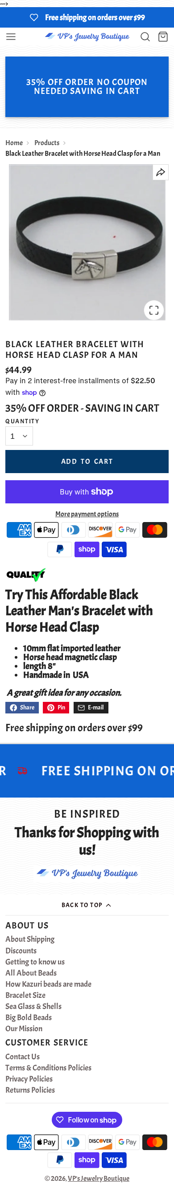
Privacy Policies (29, 1079)
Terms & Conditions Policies (48, 1068)
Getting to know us (35, 962)
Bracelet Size (25, 996)
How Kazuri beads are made (48, 984)
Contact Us (22, 1057)
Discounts (21, 951)
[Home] (87, 36)
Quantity (22, 421)
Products (46, 142)
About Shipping (29, 940)
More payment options (87, 514)
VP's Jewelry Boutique (98, 1178)
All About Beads (31, 973)
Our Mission (23, 1029)
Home (14, 142)
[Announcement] (87, 17)
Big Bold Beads (28, 1018)
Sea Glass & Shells (33, 1007)
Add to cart (87, 461)
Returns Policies (30, 1090)
